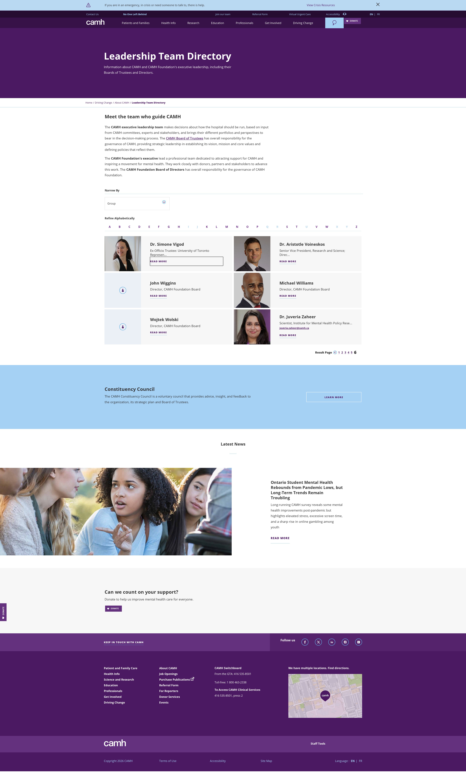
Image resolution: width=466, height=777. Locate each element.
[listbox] (137, 203)
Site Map (266, 761)
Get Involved (113, 697)
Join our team (222, 14)
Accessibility (333, 14)
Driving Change (103, 102)
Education (111, 685)
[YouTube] (358, 642)
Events (163, 702)
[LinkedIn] (331, 642)
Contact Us (92, 14)
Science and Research (119, 679)
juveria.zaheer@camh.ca (294, 328)
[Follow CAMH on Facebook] (304, 642)
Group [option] (111, 203)
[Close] (378, 5)
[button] (135, 23)
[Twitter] (318, 642)
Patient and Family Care (120, 668)
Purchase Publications (174, 679)
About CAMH (122, 102)
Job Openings (168, 674)
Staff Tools (318, 743)
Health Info (112, 674)
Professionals (113, 691)
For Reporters (168, 691)
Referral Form (260, 14)
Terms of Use (167, 761)
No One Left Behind (135, 14)
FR (378, 14)
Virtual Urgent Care (300, 14)
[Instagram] (345, 642)
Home (88, 102)
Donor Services (169, 697)
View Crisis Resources (321, 5)
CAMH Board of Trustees (184, 138)
